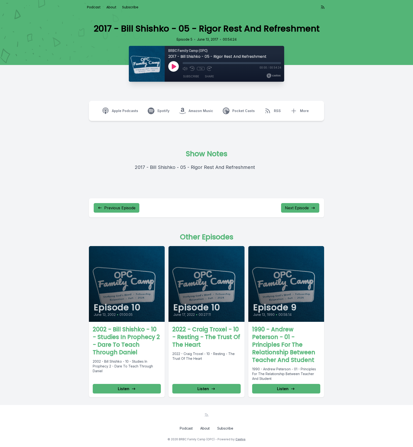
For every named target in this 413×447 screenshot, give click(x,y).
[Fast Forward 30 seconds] (209, 68)
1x (200, 68)
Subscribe (130, 7)
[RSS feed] (322, 7)
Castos (240, 439)
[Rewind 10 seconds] (192, 68)
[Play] (173, 66)
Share (209, 76)
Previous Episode (120, 207)
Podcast (94, 7)
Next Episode (297, 207)
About (111, 7)
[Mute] (185, 68)
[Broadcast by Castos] (273, 75)
